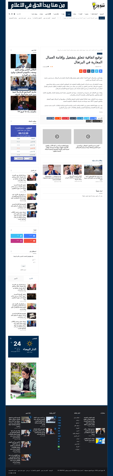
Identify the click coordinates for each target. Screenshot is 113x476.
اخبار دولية (88, 50)
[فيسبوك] (100, 71)
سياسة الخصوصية (13, 18)
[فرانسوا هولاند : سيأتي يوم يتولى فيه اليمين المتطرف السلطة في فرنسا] (100, 431)
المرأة (77, 446)
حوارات (41, 14)
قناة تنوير (47, 14)
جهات (63, 14)
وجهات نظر (34, 14)
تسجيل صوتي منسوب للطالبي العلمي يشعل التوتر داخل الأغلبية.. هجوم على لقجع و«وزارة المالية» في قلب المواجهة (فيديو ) (18, 215)
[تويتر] (96, 71)
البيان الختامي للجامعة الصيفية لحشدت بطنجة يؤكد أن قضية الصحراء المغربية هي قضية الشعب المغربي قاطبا (89, 421)
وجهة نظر (76, 425)
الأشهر (15, 278)
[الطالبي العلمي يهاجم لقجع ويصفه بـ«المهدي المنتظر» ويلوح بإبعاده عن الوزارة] (23, 61)
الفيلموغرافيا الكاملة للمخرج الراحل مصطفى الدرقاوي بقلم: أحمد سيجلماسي (18, 205)
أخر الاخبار (94, 50)
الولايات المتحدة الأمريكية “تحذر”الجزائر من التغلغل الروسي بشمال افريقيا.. (73, 177)
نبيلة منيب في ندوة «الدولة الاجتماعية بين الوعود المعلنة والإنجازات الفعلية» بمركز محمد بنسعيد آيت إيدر (14, 434)
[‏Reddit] (80, 71)
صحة (78, 441)
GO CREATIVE (61, 470)
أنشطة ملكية (94, 14)
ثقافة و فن (56, 14)
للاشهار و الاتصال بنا (37, 18)
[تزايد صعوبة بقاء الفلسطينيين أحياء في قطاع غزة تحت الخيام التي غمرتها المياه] (93, 170)
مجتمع (87, 14)
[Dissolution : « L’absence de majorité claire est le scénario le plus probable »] (52, 170)
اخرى (77, 430)
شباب (77, 438)
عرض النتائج (23, 269)
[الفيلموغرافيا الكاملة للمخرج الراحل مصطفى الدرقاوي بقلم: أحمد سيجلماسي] (31, 206)
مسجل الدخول (92, 196)
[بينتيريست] (84, 71)
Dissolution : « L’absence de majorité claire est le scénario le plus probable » (52, 178)
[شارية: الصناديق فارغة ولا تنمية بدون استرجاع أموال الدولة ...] (23, 83)
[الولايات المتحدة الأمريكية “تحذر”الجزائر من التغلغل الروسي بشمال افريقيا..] (72, 170)
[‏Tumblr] (88, 71)
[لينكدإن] (92, 71)
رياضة (74, 14)
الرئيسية (102, 14)
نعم (33, 259)
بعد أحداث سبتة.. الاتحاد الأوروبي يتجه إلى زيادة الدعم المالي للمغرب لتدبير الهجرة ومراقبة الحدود (39, 421)
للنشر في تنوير (46, 18)
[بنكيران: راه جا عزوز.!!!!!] (23, 103)
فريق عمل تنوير (22, 18)
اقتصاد (80, 14)
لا (33, 262)
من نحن (29, 18)
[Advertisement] (56, 31)
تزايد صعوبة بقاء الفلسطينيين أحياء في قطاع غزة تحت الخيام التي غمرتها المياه (93, 178)
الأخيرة (31, 278)
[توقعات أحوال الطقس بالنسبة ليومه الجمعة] (100, 441)
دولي (69, 14)
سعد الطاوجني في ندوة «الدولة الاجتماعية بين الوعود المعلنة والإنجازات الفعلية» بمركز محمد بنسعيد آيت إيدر (14, 458)
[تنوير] (98, 6)
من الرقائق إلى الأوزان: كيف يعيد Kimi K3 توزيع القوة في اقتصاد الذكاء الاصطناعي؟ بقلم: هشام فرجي (74, 18)
